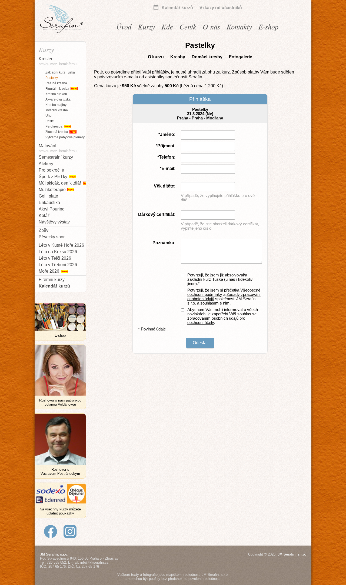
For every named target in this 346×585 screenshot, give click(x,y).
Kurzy (146, 26)
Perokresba (54, 126)
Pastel (50, 121)
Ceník (187, 26)
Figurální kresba (57, 89)
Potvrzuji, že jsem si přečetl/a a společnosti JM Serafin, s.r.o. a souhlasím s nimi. (224, 296)
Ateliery (46, 163)
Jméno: (167, 134)
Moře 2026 (49, 271)
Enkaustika (49, 202)
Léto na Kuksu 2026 (58, 251)
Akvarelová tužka (58, 99)
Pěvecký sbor (52, 237)
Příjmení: (166, 145)
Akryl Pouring (52, 209)
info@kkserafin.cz (94, 562)
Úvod (123, 26)
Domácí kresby (207, 57)
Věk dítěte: (164, 186)
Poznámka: (163, 242)
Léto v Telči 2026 (55, 258)
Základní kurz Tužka (60, 72)
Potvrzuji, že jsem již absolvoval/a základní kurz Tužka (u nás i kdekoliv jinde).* (220, 279)
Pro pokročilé (51, 170)
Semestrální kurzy (56, 157)
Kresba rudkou (56, 94)
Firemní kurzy (52, 279)
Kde (167, 26)
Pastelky (51, 78)
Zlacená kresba (57, 132)
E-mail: (168, 168)
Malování (57, 148)
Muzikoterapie (53, 189)
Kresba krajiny (55, 105)
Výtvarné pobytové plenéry (65, 137)
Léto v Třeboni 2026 (58, 264)
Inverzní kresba (56, 110)
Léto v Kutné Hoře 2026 (61, 245)
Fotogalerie (240, 57)
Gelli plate (48, 196)
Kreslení (57, 61)
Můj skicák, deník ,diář (60, 183)
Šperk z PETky (53, 176)
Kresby (177, 57)
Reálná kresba (56, 83)
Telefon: (167, 157)
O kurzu (156, 57)
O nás (211, 26)
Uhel (48, 116)
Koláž (44, 215)
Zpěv (43, 230)
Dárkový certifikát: (156, 214)
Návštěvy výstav (54, 222)
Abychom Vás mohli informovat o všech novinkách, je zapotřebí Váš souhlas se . (222, 316)
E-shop (268, 26)
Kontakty (239, 26)
